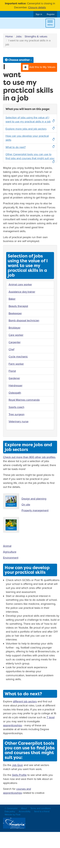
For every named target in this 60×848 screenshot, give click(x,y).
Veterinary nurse (18, 421)
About (24, 808)
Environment (10, 557)
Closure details (37, 7)
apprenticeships (12, 725)
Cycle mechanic (18, 356)
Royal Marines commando (24, 400)
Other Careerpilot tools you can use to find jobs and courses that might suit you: (30, 156)
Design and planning (34, 498)
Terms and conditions (40, 808)
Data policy (10, 811)
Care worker (16, 335)
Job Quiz (17, 765)
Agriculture (9, 551)
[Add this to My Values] (25, 67)
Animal (7, 546)
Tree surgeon (16, 414)
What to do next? (16, 147)
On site (26, 504)
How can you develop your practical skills (27, 138)
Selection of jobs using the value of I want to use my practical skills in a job (28, 119)
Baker (12, 299)
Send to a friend (41, 811)
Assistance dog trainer (22, 291)
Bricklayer (14, 327)
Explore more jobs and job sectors (26, 128)
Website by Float (12, 814)
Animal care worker (20, 284)
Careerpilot (16, 23)
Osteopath (15, 392)
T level (51, 717)
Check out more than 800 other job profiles (29, 457)
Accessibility (24, 811)
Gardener (14, 378)
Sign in (39, 14)
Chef (11, 349)
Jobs (19, 36)
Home (9, 36)
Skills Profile (19, 775)
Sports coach (16, 407)
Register (51, 14)
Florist (12, 371)
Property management (35, 510)
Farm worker (16, 364)
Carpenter (15, 342)
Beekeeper (15, 313)
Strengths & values (36, 36)
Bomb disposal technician (24, 320)
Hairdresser (15, 385)
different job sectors (25, 701)
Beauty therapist (18, 306)
